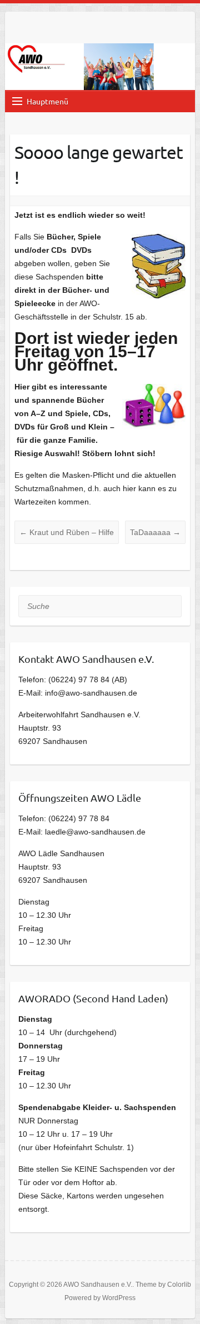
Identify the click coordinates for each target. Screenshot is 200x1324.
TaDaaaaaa (155, 532)
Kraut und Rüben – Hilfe (66, 532)
